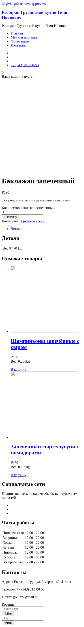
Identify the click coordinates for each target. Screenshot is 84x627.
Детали (16, 229)
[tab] (46, 229)
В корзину (10, 217)
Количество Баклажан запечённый (28, 208)
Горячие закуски (32, 221)
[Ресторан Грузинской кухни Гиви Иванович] (24, 4)
